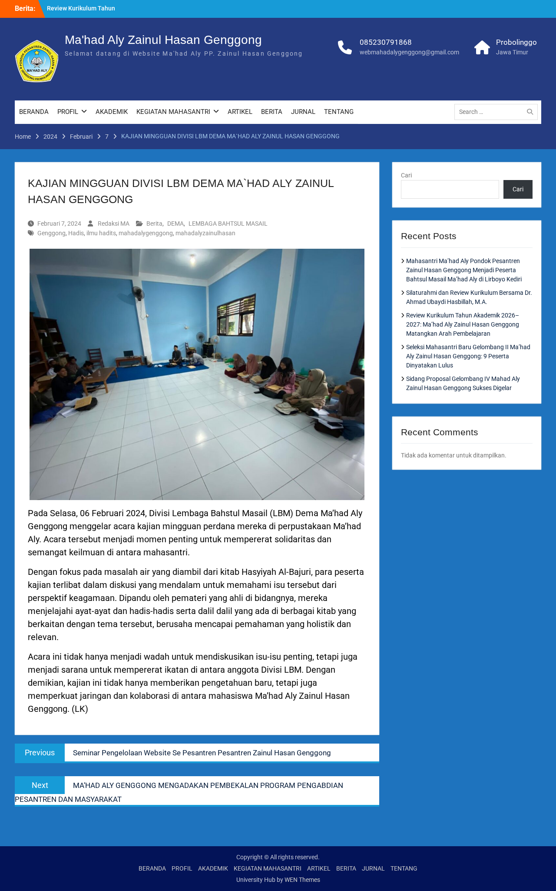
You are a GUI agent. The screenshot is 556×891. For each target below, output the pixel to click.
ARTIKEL (240, 112)
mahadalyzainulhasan (205, 233)
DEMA (175, 223)
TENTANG (339, 112)
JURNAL (303, 112)
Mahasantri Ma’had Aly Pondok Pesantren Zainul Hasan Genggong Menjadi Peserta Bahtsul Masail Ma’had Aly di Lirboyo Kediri (464, 270)
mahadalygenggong (146, 233)
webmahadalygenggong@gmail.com (409, 52)
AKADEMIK (112, 112)
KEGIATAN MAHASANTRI (173, 112)
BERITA (271, 112)
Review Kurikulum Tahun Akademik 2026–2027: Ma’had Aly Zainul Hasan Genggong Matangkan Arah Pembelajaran (462, 324)
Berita (154, 223)
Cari (406, 175)
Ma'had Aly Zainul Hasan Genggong (163, 40)
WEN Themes (302, 879)
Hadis (76, 233)
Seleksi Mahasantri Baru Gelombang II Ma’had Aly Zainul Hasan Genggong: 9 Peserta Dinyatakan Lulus (468, 356)
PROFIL (67, 112)
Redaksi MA (113, 223)
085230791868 (386, 42)
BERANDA (34, 112)
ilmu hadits (101, 233)
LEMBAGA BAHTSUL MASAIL (228, 223)
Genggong (51, 233)
